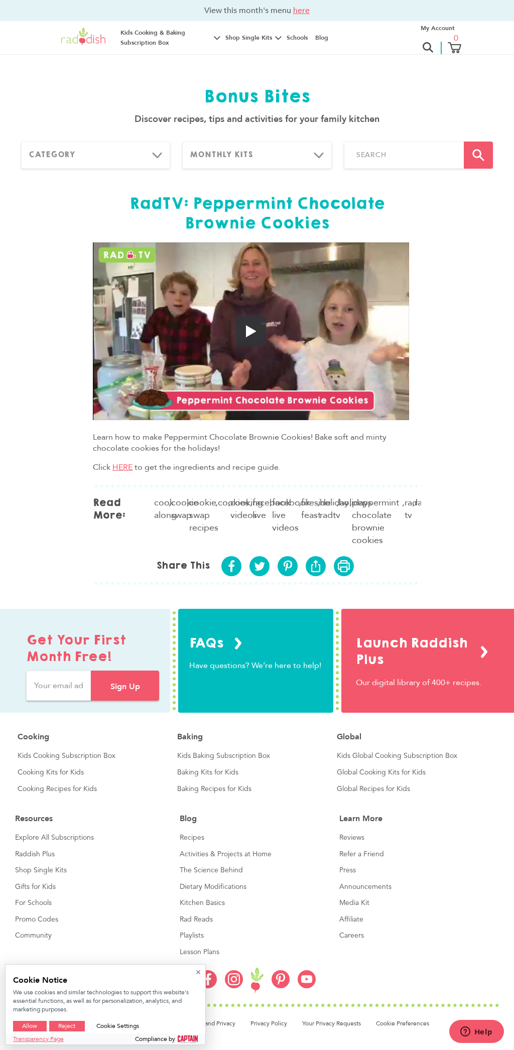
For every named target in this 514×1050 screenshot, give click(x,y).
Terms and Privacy (211, 1023)
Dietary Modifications (213, 886)
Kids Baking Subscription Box (223, 755)
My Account (438, 28)
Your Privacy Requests (331, 1023)
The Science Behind (211, 870)
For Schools (33, 902)
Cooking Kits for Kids (51, 772)
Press (347, 870)
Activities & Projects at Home (226, 854)
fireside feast (309, 508)
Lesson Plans (199, 952)
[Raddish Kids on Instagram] (234, 985)
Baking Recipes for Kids (214, 789)
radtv (418, 502)
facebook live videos (285, 515)
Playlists (192, 935)
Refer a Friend (361, 854)
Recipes (192, 837)
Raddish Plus (35, 854)
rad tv (408, 508)
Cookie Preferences (402, 1023)
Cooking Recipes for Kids (57, 789)
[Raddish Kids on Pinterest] (281, 985)
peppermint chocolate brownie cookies (375, 521)
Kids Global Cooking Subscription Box (397, 755)
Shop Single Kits (41, 870)
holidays (344, 502)
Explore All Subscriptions (54, 837)
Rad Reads (196, 919)
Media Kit (354, 902)
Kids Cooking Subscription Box (66, 755)
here (301, 10)
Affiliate (351, 919)
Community (33, 935)
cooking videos (240, 508)
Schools (297, 38)
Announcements (365, 886)
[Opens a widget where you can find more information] (476, 1032)
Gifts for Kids (35, 886)
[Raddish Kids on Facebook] (208, 985)
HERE (122, 467)
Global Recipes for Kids (373, 789)
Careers (351, 935)
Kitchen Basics (202, 902)
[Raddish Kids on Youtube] (307, 985)
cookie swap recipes (202, 515)
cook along (161, 508)
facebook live (261, 508)
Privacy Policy (268, 1023)
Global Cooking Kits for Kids (381, 772)
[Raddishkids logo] (257, 981)
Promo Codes (36, 919)
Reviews (351, 837)
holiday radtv (328, 508)
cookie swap (179, 508)
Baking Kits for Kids (207, 772)
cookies (223, 502)
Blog (321, 38)
